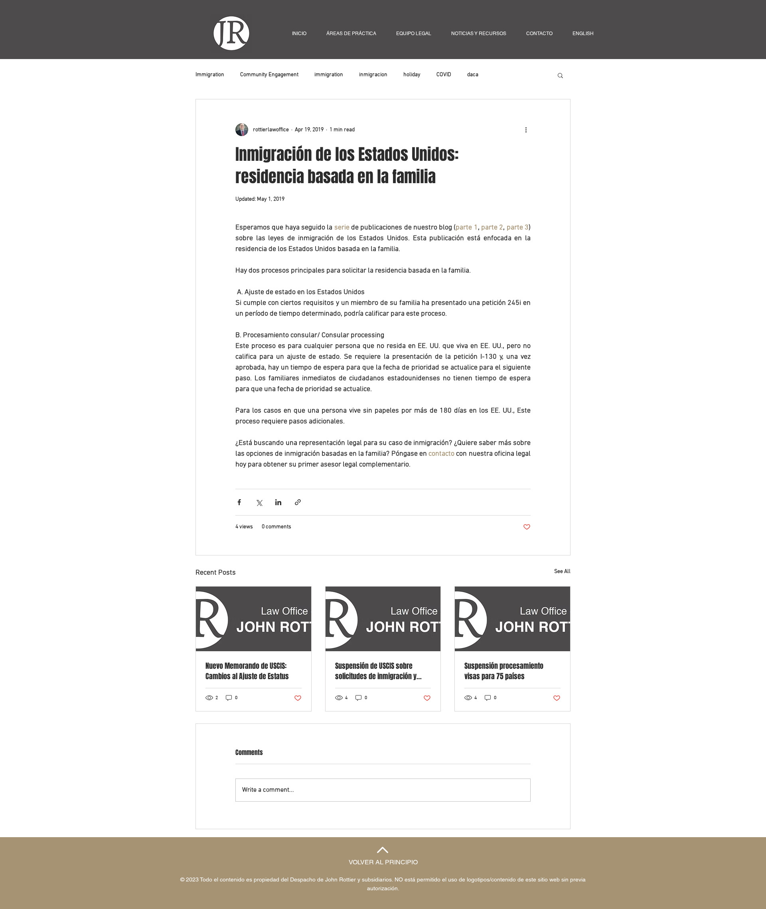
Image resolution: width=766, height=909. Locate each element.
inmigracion (373, 74)
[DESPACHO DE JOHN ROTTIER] (383, 619)
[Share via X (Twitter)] (259, 502)
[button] (560, 75)
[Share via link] (298, 502)
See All (562, 571)
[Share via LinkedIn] (278, 502)
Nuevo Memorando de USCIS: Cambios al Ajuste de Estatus (247, 671)
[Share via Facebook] (239, 502)
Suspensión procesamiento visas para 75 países (503, 671)
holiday (412, 74)
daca (472, 74)
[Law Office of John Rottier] (253, 619)
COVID (443, 74)
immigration (328, 74)
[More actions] (526, 129)
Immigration (209, 74)
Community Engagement (269, 74)
